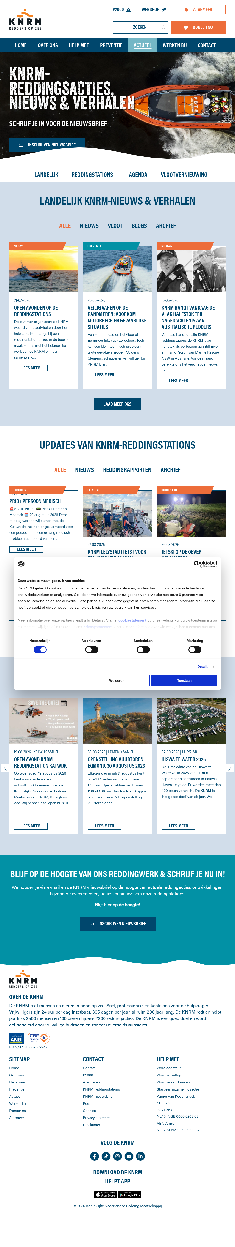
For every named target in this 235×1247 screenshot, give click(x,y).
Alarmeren (91, 1082)
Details (203, 667)
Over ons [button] (48, 45)
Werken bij (17, 1103)
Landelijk (46, 175)
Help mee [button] (79, 45)
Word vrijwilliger (170, 1075)
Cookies (89, 1110)
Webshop (150, 9)
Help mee (17, 1082)
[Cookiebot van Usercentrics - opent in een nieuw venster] (197, 563)
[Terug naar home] (25, 19)
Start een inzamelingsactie (178, 1089)
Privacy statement (97, 1117)
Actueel (143, 45)
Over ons (16, 1075)
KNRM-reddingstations (101, 1089)
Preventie (16, 1089)
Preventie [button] (111, 45)
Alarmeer (202, 9)
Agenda (138, 175)
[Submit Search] (163, 27)
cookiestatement (133, 620)
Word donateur (169, 1067)
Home (21, 45)
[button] (5, 768)
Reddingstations (92, 175)
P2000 (118, 9)
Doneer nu (203, 27)
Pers (86, 1103)
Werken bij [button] (175, 45)
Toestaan (184, 680)
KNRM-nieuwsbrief (98, 1096)
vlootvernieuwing (184, 175)
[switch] (91, 649)
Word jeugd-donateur (174, 1082)
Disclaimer (91, 1124)
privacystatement (98, 627)
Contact (207, 45)
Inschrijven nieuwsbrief (52, 145)
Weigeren (116, 680)
